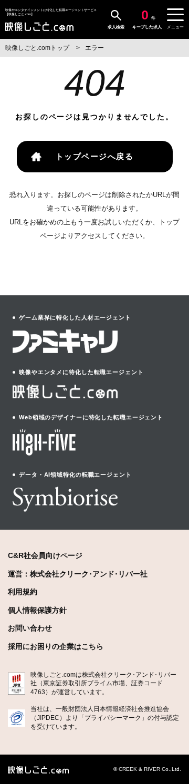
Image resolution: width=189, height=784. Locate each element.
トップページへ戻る (95, 156)
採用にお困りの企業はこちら (55, 646)
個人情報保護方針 (37, 610)
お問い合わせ (30, 628)
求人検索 (116, 27)
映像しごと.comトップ (38, 47)
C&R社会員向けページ (45, 555)
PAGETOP (172, 737)
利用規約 (22, 591)
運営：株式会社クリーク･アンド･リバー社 (78, 574)
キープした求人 (147, 18)
